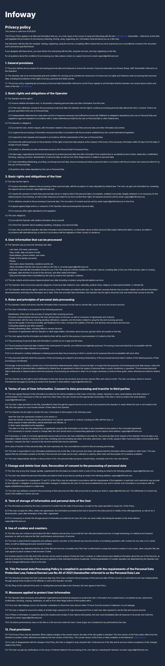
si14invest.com (122, 36)
